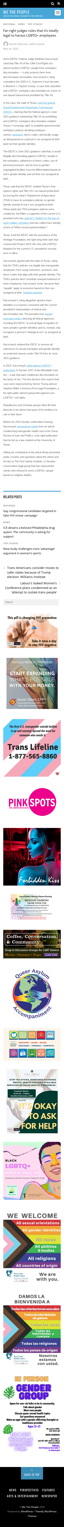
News (21, 24)
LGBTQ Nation (37, 44)
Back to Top (32, 1474)
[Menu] (5, 4)
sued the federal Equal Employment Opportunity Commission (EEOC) (29, 107)
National (9, 24)
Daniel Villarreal (18, 44)
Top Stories (35, 24)
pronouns (17, 134)
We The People (30, 1507)
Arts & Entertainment (22, 1496)
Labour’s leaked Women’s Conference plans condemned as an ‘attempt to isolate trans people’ (33, 587)
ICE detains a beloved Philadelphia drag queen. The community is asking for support (29, 532)
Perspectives (29, 1490)
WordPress (27, 1511)
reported (32, 292)
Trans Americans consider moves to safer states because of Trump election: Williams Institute (31, 572)
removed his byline (27, 426)
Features (48, 1490)
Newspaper (49, 1496)
